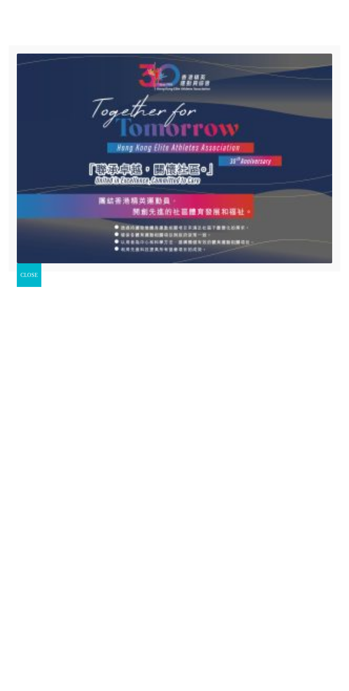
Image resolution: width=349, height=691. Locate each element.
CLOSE (29, 275)
